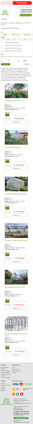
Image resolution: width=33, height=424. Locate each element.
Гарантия (3, 388)
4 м (30, 39)
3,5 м (25, 39)
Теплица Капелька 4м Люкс (15, 287)
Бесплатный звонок (25, 15)
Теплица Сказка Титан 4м (14, 101)
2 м (3, 39)
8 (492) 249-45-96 (26, 9)
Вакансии (3, 390)
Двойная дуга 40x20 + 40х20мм (13, 51)
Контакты (4, 19)
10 (24, 115)
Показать (5, 64)
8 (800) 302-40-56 (26, 11)
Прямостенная (15, 34)
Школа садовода (16, 371)
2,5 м (8, 39)
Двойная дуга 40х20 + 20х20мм (13, 48)
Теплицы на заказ (5, 377)
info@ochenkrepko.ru (19, 409)
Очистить (27, 64)
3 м (19, 39)
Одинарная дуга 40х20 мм (11, 42)
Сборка (3, 386)
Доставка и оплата (6, 385)
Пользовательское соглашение (21, 422)
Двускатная (27, 34)
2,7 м (14, 39)
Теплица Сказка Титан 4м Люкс (16, 240)
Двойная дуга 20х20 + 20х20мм (13, 45)
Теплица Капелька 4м (13, 147)
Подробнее (16, 122)
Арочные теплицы (5, 370)
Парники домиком (5, 372)
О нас (13, 367)
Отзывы (14, 372)
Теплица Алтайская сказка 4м (16, 194)
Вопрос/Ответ (15, 369)
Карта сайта (17, 420)
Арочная (5, 34)
